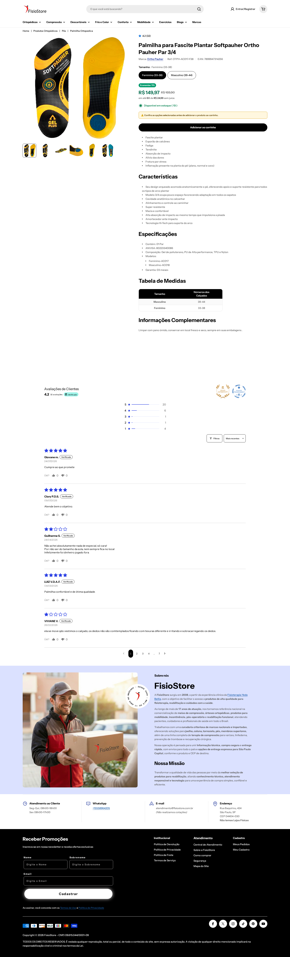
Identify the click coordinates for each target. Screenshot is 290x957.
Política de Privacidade (91, 907)
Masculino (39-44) (181, 75)
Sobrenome (77, 857)
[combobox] (145, 9)
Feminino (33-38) (152, 75)
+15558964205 (101, 808)
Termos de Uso (68, 907)
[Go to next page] (165, 654)
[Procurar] (199, 9)
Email (28, 873)
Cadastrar (68, 894)
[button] (140, 35)
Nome (28, 857)
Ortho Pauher (155, 59)
